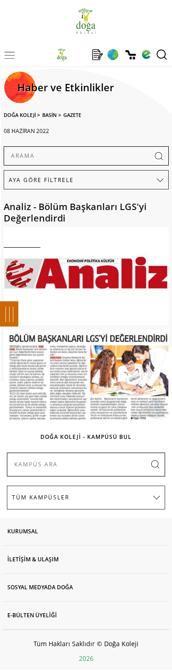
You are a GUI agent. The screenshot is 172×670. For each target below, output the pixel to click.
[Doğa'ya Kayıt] (97, 54)
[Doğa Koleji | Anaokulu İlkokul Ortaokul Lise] (86, 21)
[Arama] (161, 54)
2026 (86, 658)
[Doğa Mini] (79, 54)
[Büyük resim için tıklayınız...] (86, 278)
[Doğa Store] (130, 55)
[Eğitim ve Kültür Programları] (112, 54)
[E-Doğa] (146, 54)
